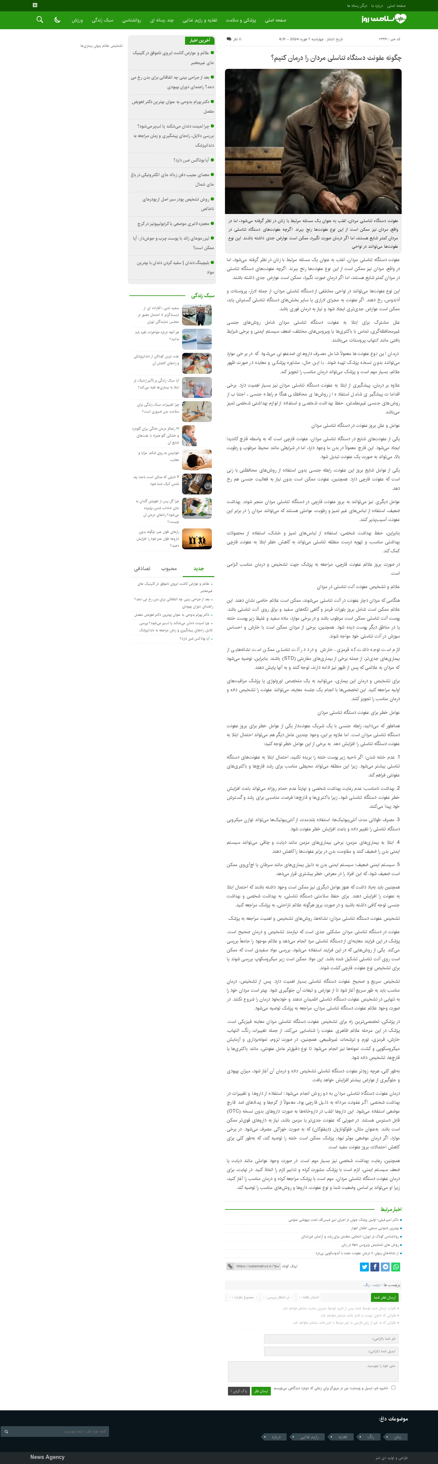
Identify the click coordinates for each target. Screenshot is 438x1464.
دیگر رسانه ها (357, 5)
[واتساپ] (395, 1267)
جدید (198, 568)
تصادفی (142, 568)
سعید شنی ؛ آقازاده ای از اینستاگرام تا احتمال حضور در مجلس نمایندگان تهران (158, 315)
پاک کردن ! (239, 1391)
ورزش (77, 20)
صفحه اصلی (396, 5)
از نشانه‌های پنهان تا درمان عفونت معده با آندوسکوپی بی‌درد (357, 1253)
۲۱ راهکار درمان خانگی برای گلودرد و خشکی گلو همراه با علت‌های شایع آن (155, 435)
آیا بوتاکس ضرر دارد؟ (191, 160)
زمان (397, 1436)
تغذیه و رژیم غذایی (200, 20)
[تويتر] (364, 1267)
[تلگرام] (385, 1267)
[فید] (35, 5)
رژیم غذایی (309, 1436)
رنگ (366, 1285)
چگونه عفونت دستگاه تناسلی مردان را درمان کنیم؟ (336, 57)
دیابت (376, 1285)
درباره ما (377, 5)
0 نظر (237, 39)
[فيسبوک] (374, 1267)
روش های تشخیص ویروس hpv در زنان (370, 1245)
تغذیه (342, 1436)
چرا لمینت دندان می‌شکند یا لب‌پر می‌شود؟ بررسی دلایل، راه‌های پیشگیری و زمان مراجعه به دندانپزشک (173, 136)
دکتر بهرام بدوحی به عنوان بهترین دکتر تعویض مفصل (171, 615)
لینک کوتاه (289, 1266)
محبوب (169, 568)
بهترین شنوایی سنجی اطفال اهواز (375, 1228)
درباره (276, 1436)
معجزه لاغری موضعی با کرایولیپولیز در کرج (173, 223)
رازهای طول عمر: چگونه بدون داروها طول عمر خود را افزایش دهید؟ (157, 538)
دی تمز (381, 1458)
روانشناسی (131, 20)
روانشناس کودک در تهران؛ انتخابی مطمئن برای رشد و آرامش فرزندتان (350, 1236)
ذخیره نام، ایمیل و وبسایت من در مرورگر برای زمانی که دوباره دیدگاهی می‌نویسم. (330, 1388)
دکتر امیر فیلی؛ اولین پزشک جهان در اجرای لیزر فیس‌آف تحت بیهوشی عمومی (343, 1220)
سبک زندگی (102, 20)
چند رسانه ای (162, 20)
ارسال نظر (261, 1391)
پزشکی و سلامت (241, 20)
